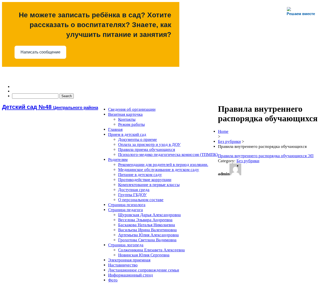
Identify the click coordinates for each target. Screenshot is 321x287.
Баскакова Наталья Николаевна (146, 224)
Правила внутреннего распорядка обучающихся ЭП (265, 155)
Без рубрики (229, 141)
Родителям (118, 159)
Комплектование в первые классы (149, 184)
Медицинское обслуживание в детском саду (158, 169)
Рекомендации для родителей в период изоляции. (163, 164)
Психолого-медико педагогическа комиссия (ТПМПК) (168, 154)
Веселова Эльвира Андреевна (145, 219)
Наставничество (123, 265)
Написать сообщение (40, 52)
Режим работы (131, 124)
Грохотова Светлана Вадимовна (147, 240)
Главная (115, 129)
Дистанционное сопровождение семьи (143, 270)
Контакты (126, 119)
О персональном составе (141, 199)
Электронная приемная (129, 260)
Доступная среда (133, 189)
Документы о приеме (137, 139)
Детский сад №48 (50, 107)
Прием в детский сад (127, 134)
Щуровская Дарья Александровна (149, 214)
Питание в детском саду (140, 174)
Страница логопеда (125, 245)
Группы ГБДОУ (132, 194)
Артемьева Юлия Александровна (148, 235)
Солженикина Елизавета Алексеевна (151, 250)
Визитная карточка (125, 114)
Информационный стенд (130, 275)
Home (223, 131)
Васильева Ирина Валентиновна (147, 229)
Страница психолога (126, 204)
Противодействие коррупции (144, 179)
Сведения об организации (131, 109)
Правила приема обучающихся (146, 149)
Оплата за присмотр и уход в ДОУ (149, 144)
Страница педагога (125, 209)
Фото (113, 280)
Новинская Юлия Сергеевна (144, 255)
